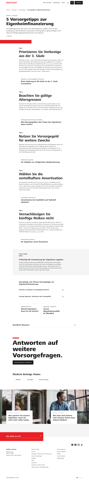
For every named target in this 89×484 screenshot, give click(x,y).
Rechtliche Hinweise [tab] (21, 325)
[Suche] (68, 2)
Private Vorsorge (44, 379)
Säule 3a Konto (50, 63)
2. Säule (31, 60)
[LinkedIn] (72, 445)
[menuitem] (47, 2)
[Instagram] (79, 445)
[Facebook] (75, 445)
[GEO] (40, 436)
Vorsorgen (30, 379)
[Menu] (72, 2)
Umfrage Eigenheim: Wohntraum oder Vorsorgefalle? (35, 296)
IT (82, 477)
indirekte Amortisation (43, 182)
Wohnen (18, 379)
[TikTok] (82, 445)
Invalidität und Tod (36, 231)
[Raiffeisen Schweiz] (11, 3)
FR (80, 477)
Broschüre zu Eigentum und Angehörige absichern (34, 289)
